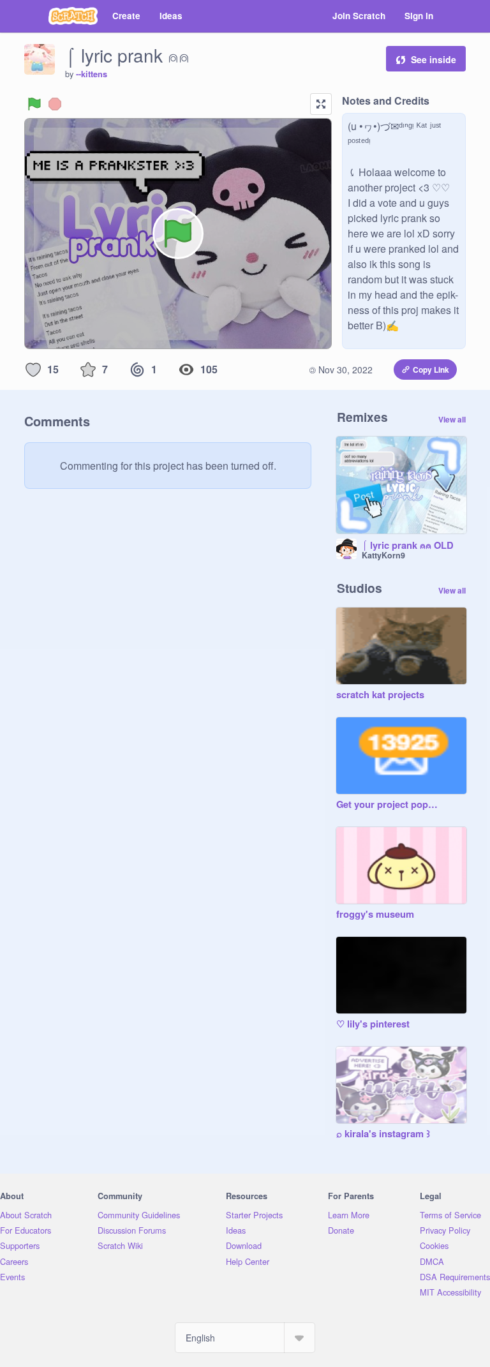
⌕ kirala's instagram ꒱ (383, 1134)
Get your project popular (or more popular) (388, 804)
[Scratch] (73, 16)
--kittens (91, 74)
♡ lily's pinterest (373, 1024)
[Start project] (34, 104)
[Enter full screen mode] (321, 104)
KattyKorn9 (383, 555)
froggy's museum (375, 914)
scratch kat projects (380, 695)
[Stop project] (55, 104)
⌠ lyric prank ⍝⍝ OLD (408, 545)
